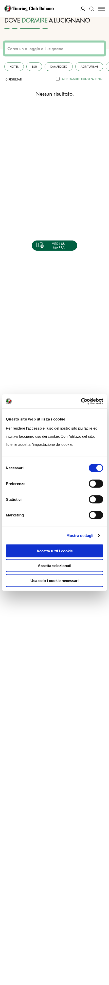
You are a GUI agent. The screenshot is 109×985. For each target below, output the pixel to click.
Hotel (14, 66)
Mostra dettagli (80, 535)
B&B (34, 66)
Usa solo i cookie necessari (54, 580)
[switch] (96, 483)
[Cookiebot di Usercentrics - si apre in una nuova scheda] (81, 401)
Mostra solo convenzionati (82, 79)
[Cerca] (91, 8)
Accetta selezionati (54, 566)
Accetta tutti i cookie (55, 551)
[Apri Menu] (101, 8)
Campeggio (58, 66)
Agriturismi (89, 66)
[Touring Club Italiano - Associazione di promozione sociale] (29, 8)
